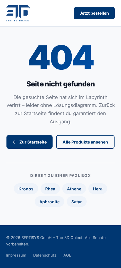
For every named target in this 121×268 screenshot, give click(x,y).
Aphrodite (49, 201)
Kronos (26, 188)
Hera (97, 188)
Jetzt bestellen (94, 13)
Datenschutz (44, 255)
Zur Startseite (33, 141)
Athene (74, 188)
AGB (67, 255)
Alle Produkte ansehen (85, 141)
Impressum (16, 255)
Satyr (76, 201)
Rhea (50, 188)
